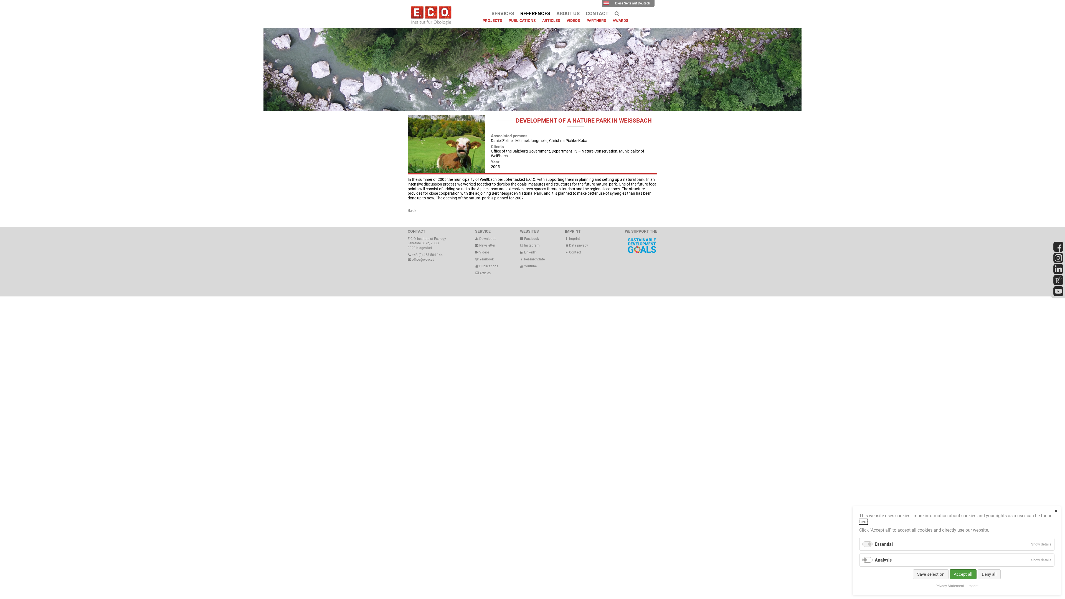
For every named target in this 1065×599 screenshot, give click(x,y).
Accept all (963, 574)
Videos (484, 252)
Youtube (530, 266)
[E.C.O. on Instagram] (1058, 262)
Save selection (930, 574)
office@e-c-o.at (422, 260)
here (863, 521)
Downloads (487, 239)
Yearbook (486, 259)
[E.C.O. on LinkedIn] (1058, 273)
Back (412, 210)
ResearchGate (534, 259)
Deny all (989, 574)
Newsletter (486, 245)
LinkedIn (530, 252)
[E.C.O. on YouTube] (1058, 295)
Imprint (574, 239)
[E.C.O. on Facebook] (1058, 250)
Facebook (531, 239)
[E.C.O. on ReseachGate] (1058, 284)
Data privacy (578, 245)
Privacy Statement (949, 586)
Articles (485, 273)
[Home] (430, 23)
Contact (574, 252)
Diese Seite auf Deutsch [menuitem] (632, 3)
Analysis (883, 560)
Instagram (531, 245)
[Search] (617, 13)
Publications (488, 266)
